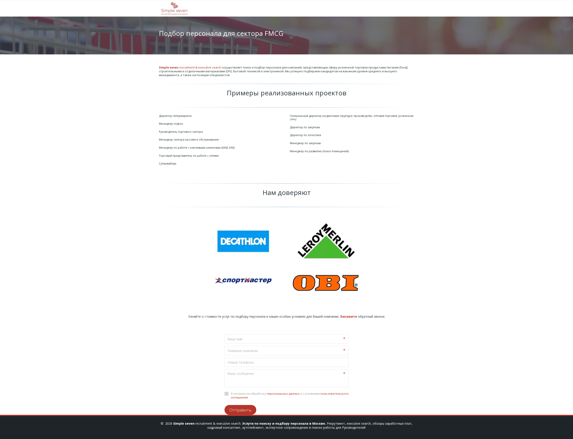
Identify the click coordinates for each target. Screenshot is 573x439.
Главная (268, 8)
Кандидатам (357, 8)
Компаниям (326, 8)
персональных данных (283, 394)
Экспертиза (296, 8)
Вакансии (384, 8)
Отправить (240, 410)
